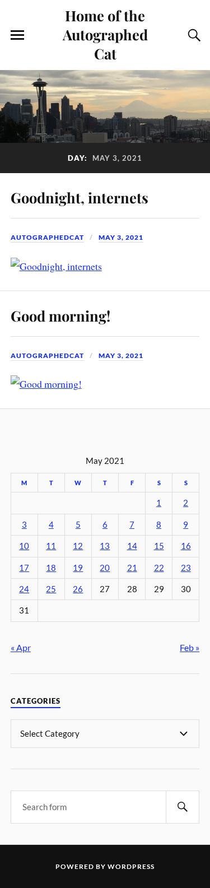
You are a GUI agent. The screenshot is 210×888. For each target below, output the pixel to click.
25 (51, 589)
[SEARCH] (182, 807)
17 (24, 568)
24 (24, 589)
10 (24, 546)
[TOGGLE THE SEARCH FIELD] (192, 35)
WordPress (131, 866)
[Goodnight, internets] (56, 266)
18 (51, 568)
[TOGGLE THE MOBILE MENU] (17, 35)
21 (132, 568)
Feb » (189, 647)
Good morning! (60, 315)
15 (159, 546)
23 (186, 568)
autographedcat (47, 237)
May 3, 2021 (121, 237)
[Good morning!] (46, 383)
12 (78, 546)
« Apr (21, 647)
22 (159, 568)
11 (51, 546)
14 (132, 546)
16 (186, 546)
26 (78, 589)
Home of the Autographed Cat (105, 34)
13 (105, 546)
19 (78, 568)
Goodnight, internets (79, 197)
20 (105, 568)
